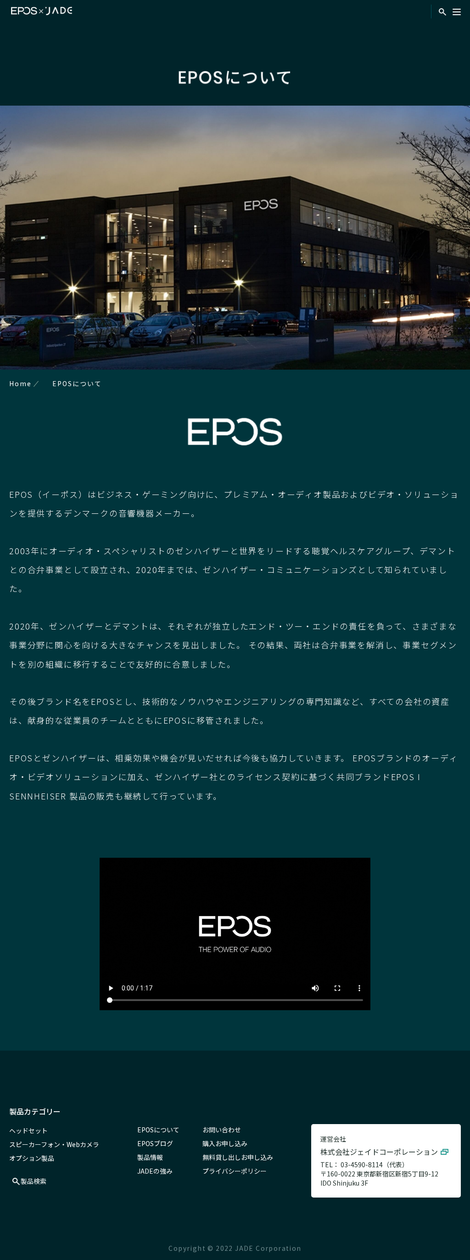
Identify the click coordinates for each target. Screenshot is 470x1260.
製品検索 (33, 1181)
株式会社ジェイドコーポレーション (379, 1151)
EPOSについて (158, 1129)
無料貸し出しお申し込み (237, 1157)
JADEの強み (155, 1171)
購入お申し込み (224, 1143)
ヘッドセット (28, 1130)
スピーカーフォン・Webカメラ (54, 1144)
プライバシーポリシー (234, 1171)
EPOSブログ (155, 1143)
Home (20, 383)
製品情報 (150, 1157)
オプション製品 (31, 1158)
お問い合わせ (221, 1129)
